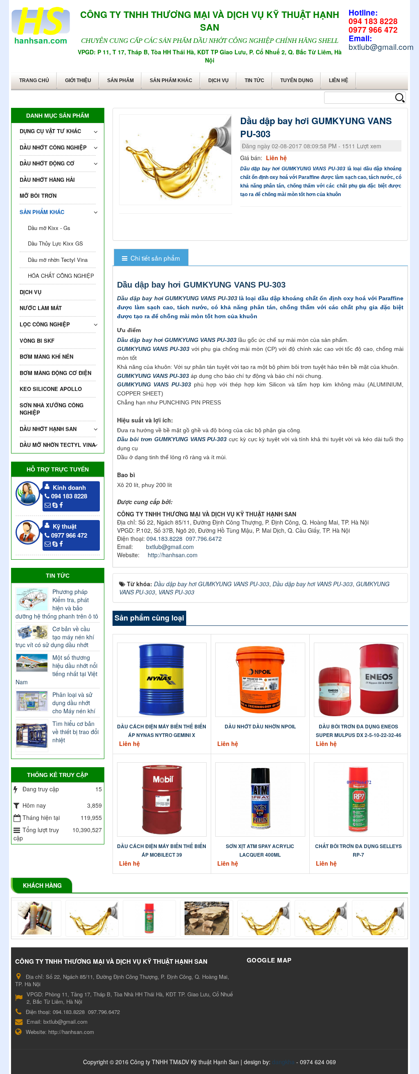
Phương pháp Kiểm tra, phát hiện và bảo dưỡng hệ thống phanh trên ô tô (57, 603)
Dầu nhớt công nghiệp (53, 147)
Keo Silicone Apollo (51, 389)
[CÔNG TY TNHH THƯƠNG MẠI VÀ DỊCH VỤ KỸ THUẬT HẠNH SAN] (40, 24)
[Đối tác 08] (75, 918)
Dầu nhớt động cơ (47, 163)
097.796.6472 (204, 538)
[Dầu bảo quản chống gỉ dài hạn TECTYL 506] (304, 918)
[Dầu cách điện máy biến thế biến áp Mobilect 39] (161, 799)
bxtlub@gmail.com (170, 547)
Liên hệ (338, 80)
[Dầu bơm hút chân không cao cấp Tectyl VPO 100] (361, 918)
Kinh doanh (69, 487)
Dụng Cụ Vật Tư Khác (50, 131)
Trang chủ (34, 80)
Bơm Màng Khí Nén (46, 356)
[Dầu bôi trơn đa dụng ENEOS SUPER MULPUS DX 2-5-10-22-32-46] (358, 679)
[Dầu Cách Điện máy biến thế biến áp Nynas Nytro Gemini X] (161, 679)
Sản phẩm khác (171, 80)
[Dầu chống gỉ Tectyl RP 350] (247, 918)
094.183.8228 (164, 538)
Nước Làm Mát (41, 308)
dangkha (283, 1062)
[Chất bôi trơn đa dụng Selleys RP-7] (358, 799)
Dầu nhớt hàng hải (47, 179)
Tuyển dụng (296, 80)
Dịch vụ (218, 80)
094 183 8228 (69, 495)
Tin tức (254, 80)
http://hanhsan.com (173, 555)
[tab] (151, 258)
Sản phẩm (120, 80)
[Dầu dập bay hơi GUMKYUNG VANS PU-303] (176, 159)
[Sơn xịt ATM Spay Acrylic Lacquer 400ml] (260, 799)
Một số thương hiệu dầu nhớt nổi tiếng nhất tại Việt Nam (56, 669)
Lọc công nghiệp (45, 324)
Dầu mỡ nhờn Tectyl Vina (58, 259)
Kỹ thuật (65, 526)
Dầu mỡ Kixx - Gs (49, 228)
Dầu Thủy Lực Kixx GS (55, 243)
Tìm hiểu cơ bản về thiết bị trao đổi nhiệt (75, 731)
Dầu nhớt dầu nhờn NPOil (260, 726)
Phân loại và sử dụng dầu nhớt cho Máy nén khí (73, 702)
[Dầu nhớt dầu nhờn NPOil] (260, 679)
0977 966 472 (69, 535)
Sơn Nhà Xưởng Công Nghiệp (51, 409)
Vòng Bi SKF (37, 340)
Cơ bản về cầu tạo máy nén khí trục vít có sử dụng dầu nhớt (55, 637)
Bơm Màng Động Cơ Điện (55, 373)
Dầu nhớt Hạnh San (48, 429)
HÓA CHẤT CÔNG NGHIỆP (61, 275)
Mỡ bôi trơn (38, 195)
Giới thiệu (78, 80)
